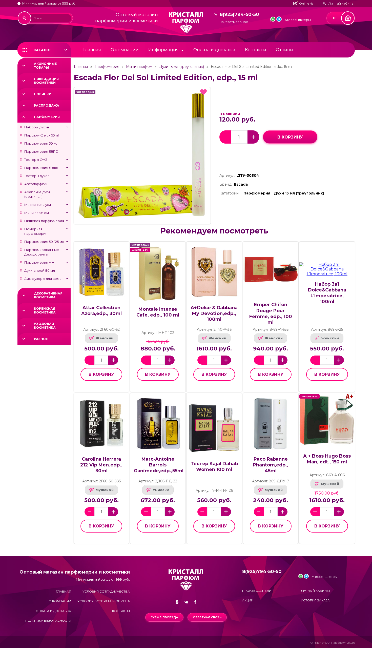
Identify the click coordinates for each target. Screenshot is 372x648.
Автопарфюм (35, 184)
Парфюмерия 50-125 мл (44, 242)
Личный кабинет (315, 591)
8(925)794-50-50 (239, 14)
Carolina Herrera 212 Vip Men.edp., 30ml (101, 465)
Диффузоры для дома (42, 279)
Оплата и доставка (214, 49)
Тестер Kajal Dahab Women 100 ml (214, 466)
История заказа (315, 600)
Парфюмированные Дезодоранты (41, 252)
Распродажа (46, 105)
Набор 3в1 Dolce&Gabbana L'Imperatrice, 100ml (327, 292)
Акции (247, 600)
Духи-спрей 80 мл (39, 270)
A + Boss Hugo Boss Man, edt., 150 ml (327, 459)
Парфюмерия (47, 117)
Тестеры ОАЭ (36, 160)
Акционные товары (45, 65)
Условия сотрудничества (106, 591)
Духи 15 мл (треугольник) (181, 67)
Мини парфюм (36, 213)
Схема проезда (164, 617)
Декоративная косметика (48, 295)
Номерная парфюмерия (35, 231)
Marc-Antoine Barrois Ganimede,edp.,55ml (158, 465)
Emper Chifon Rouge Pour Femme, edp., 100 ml (270, 313)
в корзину (290, 137)
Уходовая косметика (45, 325)
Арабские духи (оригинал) (37, 194)
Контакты (255, 49)
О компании (125, 49)
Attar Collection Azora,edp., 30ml (101, 310)
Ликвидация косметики (46, 81)
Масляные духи (37, 205)
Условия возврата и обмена (103, 601)
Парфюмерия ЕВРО (41, 151)
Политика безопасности (48, 620)
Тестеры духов (37, 176)
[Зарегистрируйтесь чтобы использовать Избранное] (203, 92)
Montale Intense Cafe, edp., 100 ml (157, 312)
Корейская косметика (45, 310)
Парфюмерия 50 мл (41, 143)
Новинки (42, 94)
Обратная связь (207, 617)
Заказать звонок (234, 22)
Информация (163, 49)
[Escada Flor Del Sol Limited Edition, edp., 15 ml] (142, 156)
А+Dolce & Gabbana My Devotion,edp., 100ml (214, 313)
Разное (41, 339)
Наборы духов (36, 127)
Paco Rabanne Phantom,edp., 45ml (270, 465)
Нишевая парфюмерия (44, 221)
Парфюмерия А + (39, 262)
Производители (256, 591)
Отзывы (284, 49)
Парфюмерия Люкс (41, 168)
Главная (92, 49)
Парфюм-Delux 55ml (41, 135)
